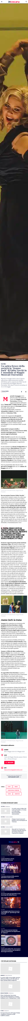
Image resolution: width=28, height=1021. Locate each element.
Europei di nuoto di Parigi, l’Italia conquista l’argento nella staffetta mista (10, 1014)
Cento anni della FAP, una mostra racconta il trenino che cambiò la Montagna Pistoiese (10, 950)
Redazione (8, 806)
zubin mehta (17, 793)
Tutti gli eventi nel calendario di (14, 775)
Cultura (3, 364)
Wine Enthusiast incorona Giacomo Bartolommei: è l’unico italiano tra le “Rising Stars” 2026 (10, 996)
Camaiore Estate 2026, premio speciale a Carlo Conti (10, 876)
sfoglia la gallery (21, 359)
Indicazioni (10, 762)
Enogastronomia (4, 993)
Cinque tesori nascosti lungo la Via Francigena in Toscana (19, 820)
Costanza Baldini (5, 391)
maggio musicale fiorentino (13, 790)
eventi (9, 786)
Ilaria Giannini (9, 975)
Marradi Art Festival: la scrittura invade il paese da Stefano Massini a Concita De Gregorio (19, 831)
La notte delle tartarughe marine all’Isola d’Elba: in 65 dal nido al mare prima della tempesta (10, 979)
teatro (9, 793)
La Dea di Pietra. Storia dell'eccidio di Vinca (7, 859)
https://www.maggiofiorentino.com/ (13, 769)
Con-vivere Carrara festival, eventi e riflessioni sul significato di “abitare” (10, 931)
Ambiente (3, 975)
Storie (2, 1010)
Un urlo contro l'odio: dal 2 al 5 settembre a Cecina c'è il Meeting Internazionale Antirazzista (19, 811)
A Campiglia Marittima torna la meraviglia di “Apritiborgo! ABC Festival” (10, 912)
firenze (16, 786)
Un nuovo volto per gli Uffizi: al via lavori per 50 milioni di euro (11, 894)
